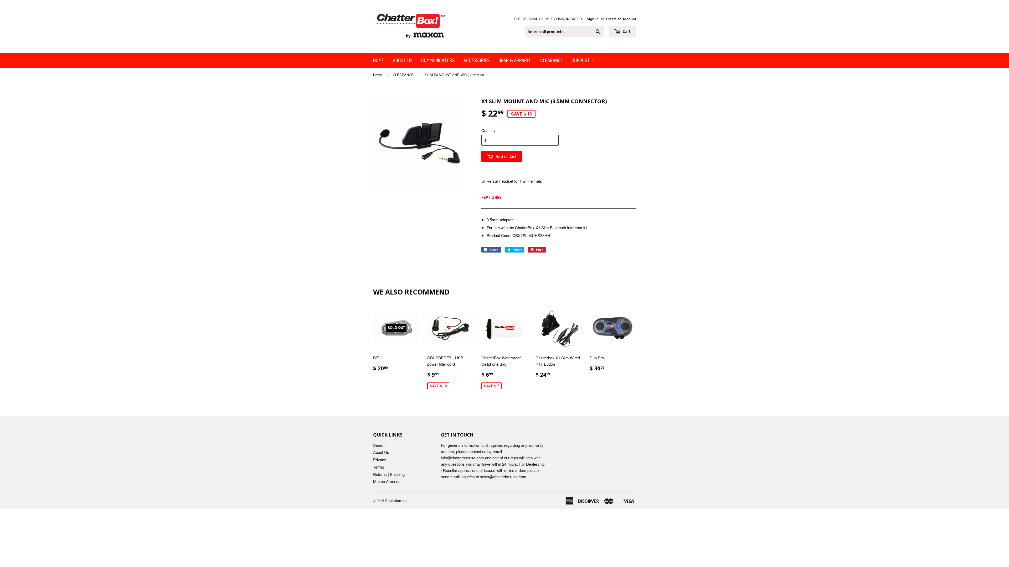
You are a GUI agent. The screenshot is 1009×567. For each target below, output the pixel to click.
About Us (402, 60)
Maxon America (386, 481)
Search (379, 445)
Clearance (551, 60)
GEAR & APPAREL (514, 60)
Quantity (488, 130)
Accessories (477, 60)
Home (378, 60)
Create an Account (621, 19)
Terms (378, 467)
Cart (626, 31)
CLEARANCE (403, 74)
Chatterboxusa (396, 500)
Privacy (379, 459)
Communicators (438, 60)
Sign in (593, 19)
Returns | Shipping (389, 474)
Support (581, 60)
